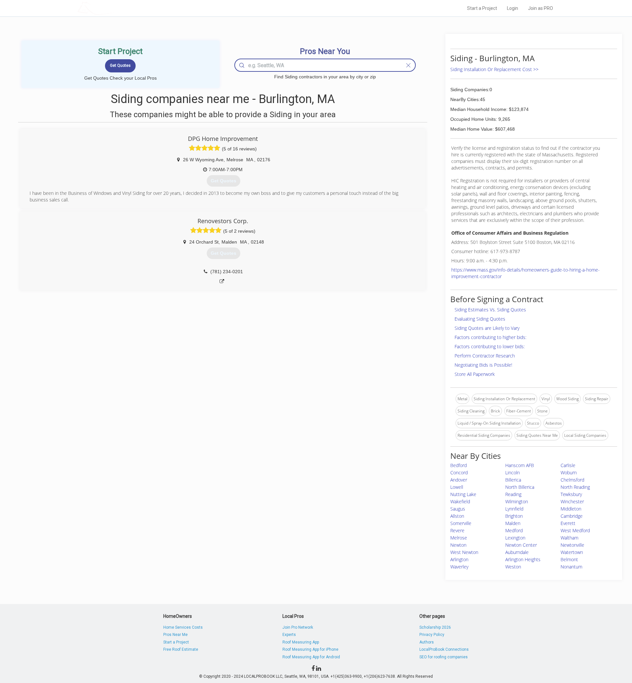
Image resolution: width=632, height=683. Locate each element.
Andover (458, 480)
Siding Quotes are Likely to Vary (487, 328)
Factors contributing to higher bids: (490, 337)
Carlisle (568, 465)
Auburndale (517, 552)
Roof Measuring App (300, 642)
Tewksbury (571, 494)
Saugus (457, 509)
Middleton (571, 509)
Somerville (460, 523)
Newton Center (521, 545)
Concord (459, 472)
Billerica (513, 480)
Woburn (569, 472)
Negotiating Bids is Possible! (483, 365)
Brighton (514, 516)
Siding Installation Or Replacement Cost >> (494, 69)
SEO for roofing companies (443, 657)
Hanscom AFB (519, 465)
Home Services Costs (183, 627)
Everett (568, 523)
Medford (514, 530)
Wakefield (460, 501)
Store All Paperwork (475, 374)
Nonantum (571, 567)
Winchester (572, 501)
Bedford (458, 465)
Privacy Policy (431, 634)
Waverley (459, 567)
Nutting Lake (463, 494)
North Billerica (519, 487)
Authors (426, 642)
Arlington (459, 559)
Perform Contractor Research (485, 356)
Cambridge (572, 516)
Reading (513, 494)
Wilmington (516, 501)
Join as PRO (540, 8)
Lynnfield (514, 509)
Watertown (572, 552)
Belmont (569, 559)
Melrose (458, 538)
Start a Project (482, 8)
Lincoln (512, 472)
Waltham (569, 538)
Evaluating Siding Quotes (480, 319)
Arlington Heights (522, 559)
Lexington (515, 538)
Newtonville (572, 545)
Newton (458, 545)
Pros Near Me (175, 634)
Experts (289, 634)
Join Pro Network (297, 627)
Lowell (456, 487)
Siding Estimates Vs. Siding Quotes (490, 309)
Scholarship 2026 (435, 627)
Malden (512, 523)
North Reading (575, 487)
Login (512, 8)
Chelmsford (572, 480)
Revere (457, 530)
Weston (513, 567)
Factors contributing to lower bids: (490, 346)
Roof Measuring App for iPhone (310, 649)
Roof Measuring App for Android (311, 657)
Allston (457, 516)
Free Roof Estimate (180, 649)
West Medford (575, 530)
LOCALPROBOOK (115, 8)
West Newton (464, 552)
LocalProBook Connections (444, 649)
